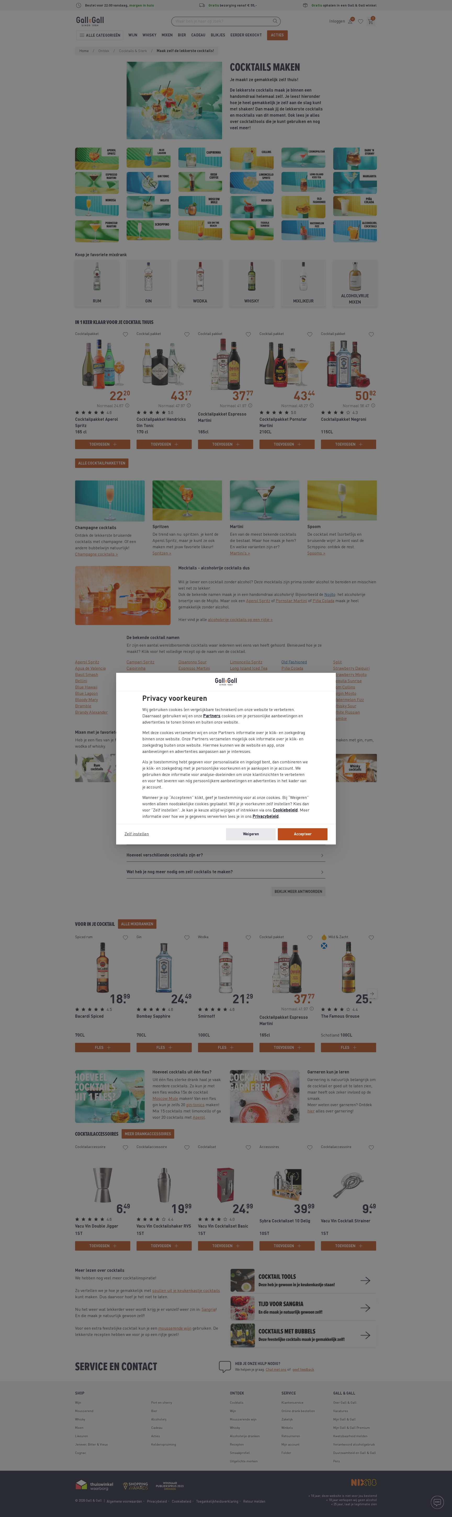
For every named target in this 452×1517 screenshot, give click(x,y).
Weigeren (251, 834)
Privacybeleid (266, 817)
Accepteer (303, 834)
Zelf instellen (137, 834)
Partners (212, 716)
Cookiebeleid (285, 810)
